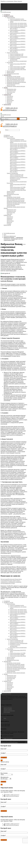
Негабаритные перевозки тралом (15, 664)
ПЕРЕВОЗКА (7, 661)
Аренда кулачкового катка (17, 605)
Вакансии (9, 688)
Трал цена (9, 679)
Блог (5, 718)
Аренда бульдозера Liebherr (17, 654)
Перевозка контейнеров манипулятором (13, 670)
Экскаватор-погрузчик (13, 660)
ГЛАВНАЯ (7, 601)
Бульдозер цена (11, 678)
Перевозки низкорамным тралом (15, 667)
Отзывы (9, 689)
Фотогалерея (10, 686)
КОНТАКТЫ (7, 691)
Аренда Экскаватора (12, 639)
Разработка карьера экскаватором (15, 645)
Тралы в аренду (11, 657)
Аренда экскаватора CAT (16, 640)
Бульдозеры (10, 649)
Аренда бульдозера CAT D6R (17, 653)
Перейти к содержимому (7, 1)
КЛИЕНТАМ (7, 681)
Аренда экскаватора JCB (16, 642)
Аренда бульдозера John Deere (18, 656)
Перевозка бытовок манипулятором (16, 668)
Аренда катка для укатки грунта (18, 612)
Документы (10, 682)
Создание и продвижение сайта (9, 742)
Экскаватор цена (11, 677)
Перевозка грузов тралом (13, 663)
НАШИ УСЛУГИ (8, 602)
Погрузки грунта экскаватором (18, 647)
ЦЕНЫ (5, 674)
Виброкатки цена (11, 675)
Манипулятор (10, 658)
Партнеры (9, 685)
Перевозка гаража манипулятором (16, 672)
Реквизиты (10, 684)
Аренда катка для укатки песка (18, 609)
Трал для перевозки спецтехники (15, 665)
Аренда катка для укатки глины (18, 611)
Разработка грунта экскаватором (18, 643)
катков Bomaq (7, 281)
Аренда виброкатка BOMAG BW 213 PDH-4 (17, 623)
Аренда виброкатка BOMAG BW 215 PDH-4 (17, 617)
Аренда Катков (11, 604)
